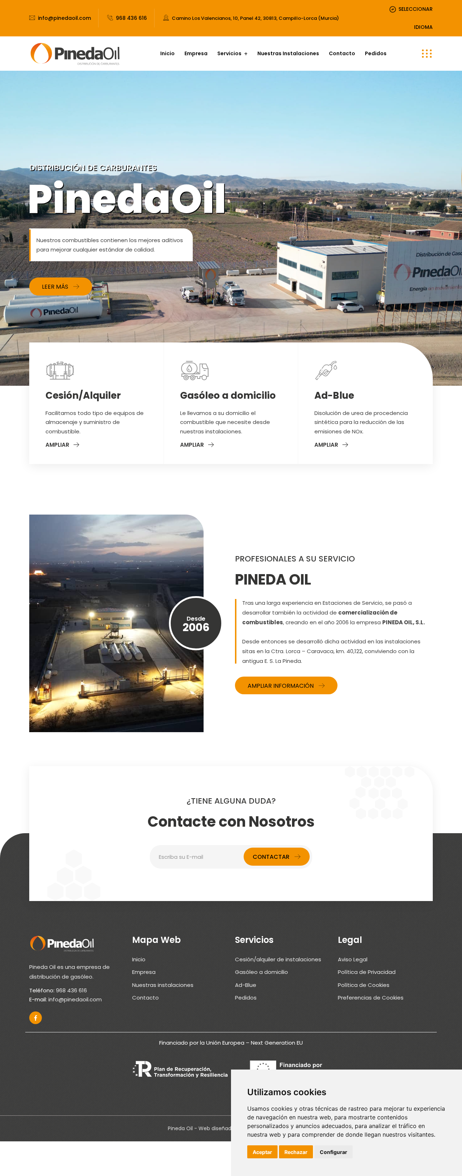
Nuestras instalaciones (162, 985)
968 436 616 (131, 18)
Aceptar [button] (262, 1152)
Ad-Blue (334, 395)
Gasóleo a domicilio (228, 395)
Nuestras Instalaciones (288, 53)
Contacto (342, 53)
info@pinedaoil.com (64, 18)
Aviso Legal (352, 959)
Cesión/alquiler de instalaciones (278, 959)
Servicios (229, 53)
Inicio (167, 53)
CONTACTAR (271, 857)
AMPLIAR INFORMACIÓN (281, 686)
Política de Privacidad (367, 972)
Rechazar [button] (296, 1152)
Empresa (196, 53)
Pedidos (376, 53)
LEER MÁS (55, 287)
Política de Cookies (363, 985)
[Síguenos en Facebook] (35, 1017)
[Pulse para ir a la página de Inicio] (74, 53)
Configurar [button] (333, 1152)
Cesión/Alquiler (83, 395)
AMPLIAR (57, 445)
